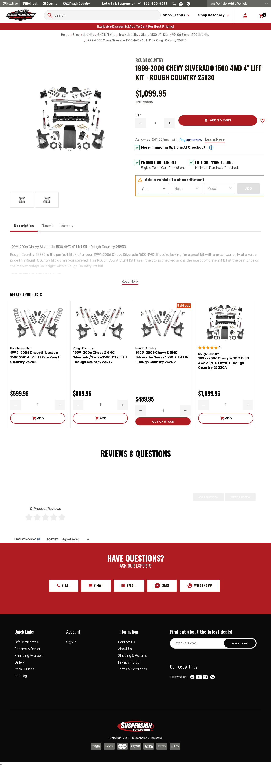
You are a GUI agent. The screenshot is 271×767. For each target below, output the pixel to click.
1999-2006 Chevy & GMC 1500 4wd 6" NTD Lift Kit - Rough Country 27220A (223, 363)
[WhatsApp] (212, 677)
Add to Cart (204, 120)
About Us (125, 649)
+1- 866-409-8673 (152, 4)
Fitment (47, 226)
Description (24, 226)
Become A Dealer (27, 649)
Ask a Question (208, 497)
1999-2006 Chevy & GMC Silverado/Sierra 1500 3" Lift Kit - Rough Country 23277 (100, 357)
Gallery (19, 662)
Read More (130, 282)
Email (132, 585)
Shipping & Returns (132, 656)
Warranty (67, 226)
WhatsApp (203, 585)
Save (262, 120)
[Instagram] (206, 677)
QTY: (139, 115)
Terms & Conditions (132, 669)
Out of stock (163, 421)
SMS (165, 585)
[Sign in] (245, 15)
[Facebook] (192, 677)
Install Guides (24, 669)
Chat (98, 585)
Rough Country (149, 60)
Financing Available (28, 656)
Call (66, 585)
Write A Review (240, 497)
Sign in (71, 642)
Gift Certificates (26, 642)
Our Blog (20, 676)
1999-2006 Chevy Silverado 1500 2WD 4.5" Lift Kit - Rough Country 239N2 (35, 357)
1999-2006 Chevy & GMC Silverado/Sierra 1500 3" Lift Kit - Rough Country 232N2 (163, 357)
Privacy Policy (129, 662)
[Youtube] (199, 677)
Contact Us (126, 642)
